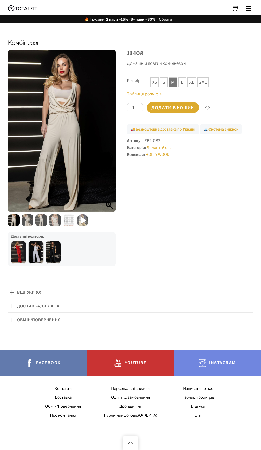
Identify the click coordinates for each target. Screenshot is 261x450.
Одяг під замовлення (130, 397)
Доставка (63, 397)
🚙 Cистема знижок (220, 129)
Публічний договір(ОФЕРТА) (130, 415)
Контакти (63, 388)
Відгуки (198, 406)
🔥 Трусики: (130, 19)
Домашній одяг (160, 147)
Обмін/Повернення (63, 406)
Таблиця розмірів (144, 94)
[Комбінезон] (18, 252)
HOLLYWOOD (157, 154)
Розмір (134, 80)
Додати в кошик (172, 107)
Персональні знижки (130, 388)
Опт (198, 415)
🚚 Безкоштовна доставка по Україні (162, 129)
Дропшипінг (130, 406)
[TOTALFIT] (22, 8)
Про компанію (63, 415)
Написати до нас (198, 388)
